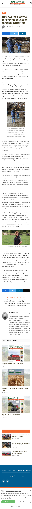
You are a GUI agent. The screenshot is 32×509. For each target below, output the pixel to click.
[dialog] (16, 498)
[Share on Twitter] (6, 33)
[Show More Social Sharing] (28, 33)
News (4, 12)
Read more (9, 498)
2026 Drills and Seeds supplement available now (15, 389)
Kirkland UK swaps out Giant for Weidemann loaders (20, 435)
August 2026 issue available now (12, 364)
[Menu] (3, 3)
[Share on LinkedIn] (22, 33)
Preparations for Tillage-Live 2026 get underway (19, 452)
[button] (16, 506)
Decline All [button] (23, 501)
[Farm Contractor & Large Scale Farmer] (17, 2)
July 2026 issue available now (11, 415)
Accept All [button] (8, 501)
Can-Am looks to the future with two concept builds (21, 444)
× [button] (30, 490)
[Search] (31, 3)
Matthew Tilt (11, 26)
